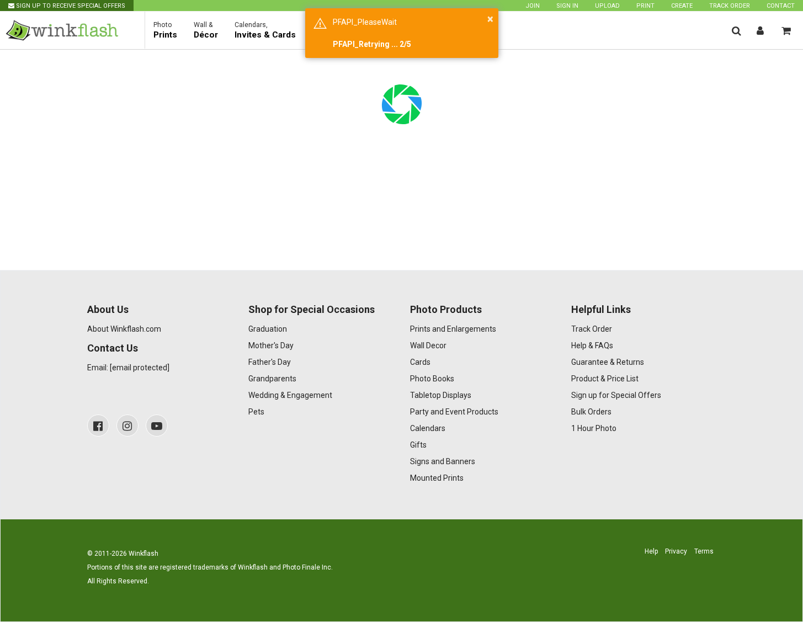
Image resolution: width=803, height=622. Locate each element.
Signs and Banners (442, 461)
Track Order (729, 5)
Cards (420, 362)
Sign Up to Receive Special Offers (69, 5)
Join (532, 5)
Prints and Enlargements (453, 329)
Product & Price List (605, 378)
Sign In (567, 5)
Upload (607, 5)
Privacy (676, 551)
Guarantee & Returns (607, 362)
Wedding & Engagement (290, 395)
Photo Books (432, 378)
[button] (736, 30)
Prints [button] (165, 30)
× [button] (490, 18)
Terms (704, 551)
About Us (108, 309)
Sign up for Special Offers (616, 395)
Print (645, 5)
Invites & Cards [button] (265, 30)
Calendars (427, 428)
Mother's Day (271, 345)
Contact (781, 5)
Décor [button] (206, 30)
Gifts (418, 444)
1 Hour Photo (593, 428)
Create (682, 5)
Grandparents (272, 378)
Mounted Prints (437, 478)
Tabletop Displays (440, 395)
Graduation (267, 329)
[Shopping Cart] (786, 30)
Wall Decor (428, 345)
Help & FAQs (592, 345)
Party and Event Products (454, 411)
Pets (256, 411)
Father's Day (269, 362)
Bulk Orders (591, 411)
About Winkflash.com (124, 329)
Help (651, 551)
